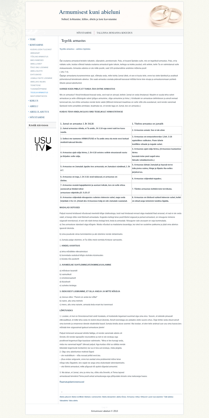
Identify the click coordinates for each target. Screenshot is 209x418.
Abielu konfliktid (78, 397)
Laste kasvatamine (155, 397)
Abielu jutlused (65, 397)
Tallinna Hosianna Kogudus (114, 32)
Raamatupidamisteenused (72, 382)
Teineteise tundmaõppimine (38, 87)
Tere (33, 39)
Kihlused (144, 397)
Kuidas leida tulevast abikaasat (41, 51)
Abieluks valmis (38, 82)
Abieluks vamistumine (92, 397)
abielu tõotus (121, 397)
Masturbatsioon (38, 96)
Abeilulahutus (39, 111)
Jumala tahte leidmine (41, 78)
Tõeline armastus (39, 57)
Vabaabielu (64, 401)
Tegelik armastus (39, 92)
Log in (104, 407)
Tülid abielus (168, 397)
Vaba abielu (73, 401)
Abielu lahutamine (109, 397)
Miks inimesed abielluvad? (37, 62)
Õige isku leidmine (39, 67)
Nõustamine (84, 32)
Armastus (131, 397)
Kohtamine (36, 44)
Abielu (34, 106)
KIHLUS (34, 100)
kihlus (137, 397)
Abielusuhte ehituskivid (36, 73)
